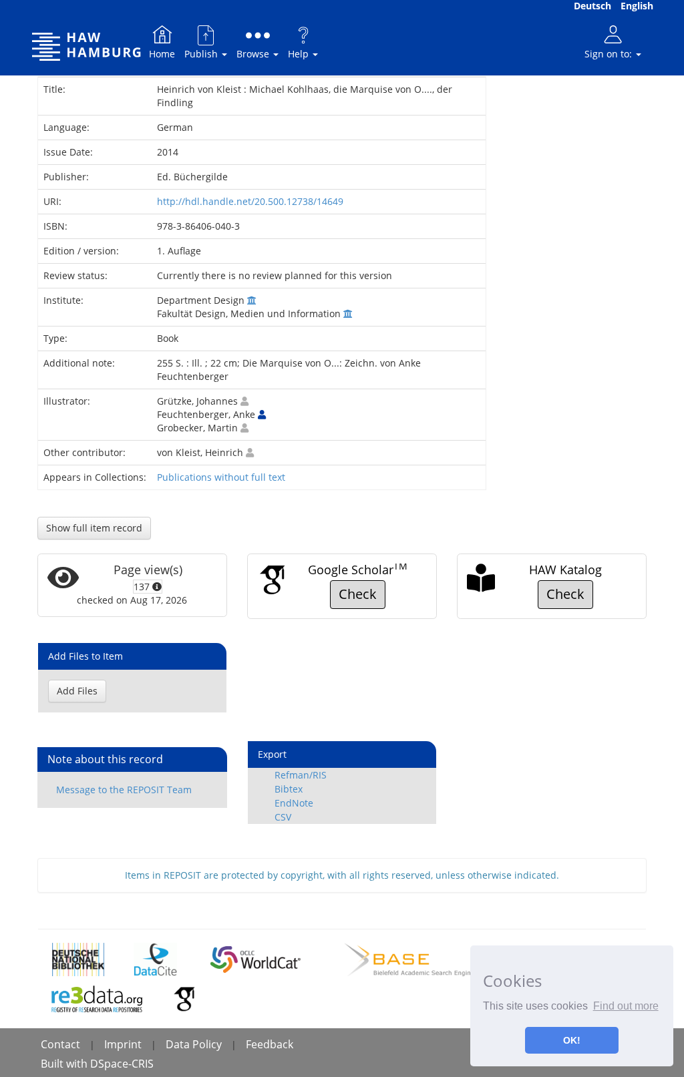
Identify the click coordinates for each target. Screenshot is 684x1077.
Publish (202, 53)
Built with (65, 1063)
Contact (60, 1044)
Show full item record (94, 527)
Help (299, 53)
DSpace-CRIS (122, 1063)
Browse (254, 53)
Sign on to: (609, 53)
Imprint (123, 1044)
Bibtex (289, 789)
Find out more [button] (626, 1006)
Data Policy (194, 1044)
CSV (283, 817)
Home (162, 53)
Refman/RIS (301, 775)
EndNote (294, 803)
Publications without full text (221, 477)
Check (358, 594)
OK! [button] (571, 1040)
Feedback (269, 1044)
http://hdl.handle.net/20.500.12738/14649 (250, 201)
